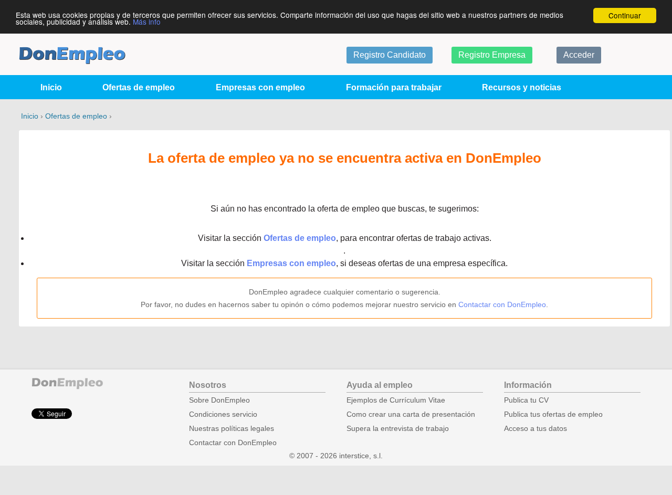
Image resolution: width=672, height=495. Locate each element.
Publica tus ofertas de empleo (553, 414)
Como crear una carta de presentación (410, 414)
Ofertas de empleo (138, 87)
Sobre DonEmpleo (219, 400)
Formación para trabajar (394, 87)
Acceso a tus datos (535, 429)
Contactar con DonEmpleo (502, 304)
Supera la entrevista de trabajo (397, 429)
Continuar (624, 15)
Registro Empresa (492, 54)
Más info (147, 21)
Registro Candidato (389, 54)
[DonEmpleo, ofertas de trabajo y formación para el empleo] (72, 55)
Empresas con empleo (260, 87)
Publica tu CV (526, 400)
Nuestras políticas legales (231, 429)
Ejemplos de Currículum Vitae (395, 400)
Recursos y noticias (521, 87)
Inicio (51, 87)
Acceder (578, 54)
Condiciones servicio (223, 414)
